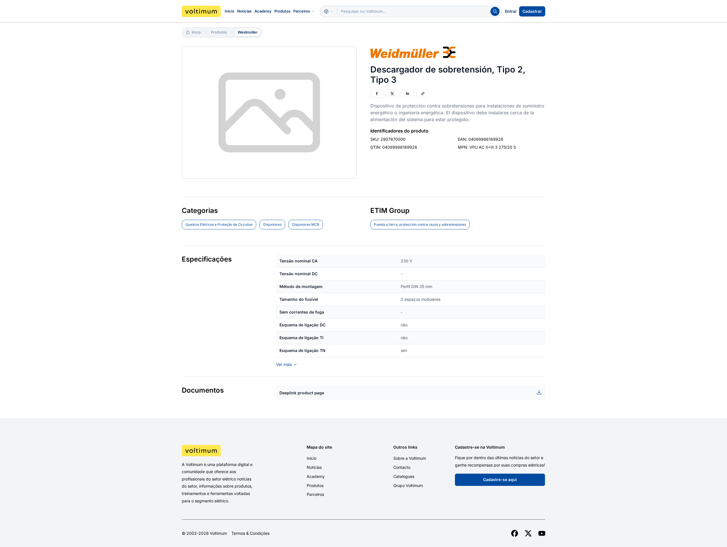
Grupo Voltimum (408, 485)
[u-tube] (541, 533)
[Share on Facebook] (376, 93)
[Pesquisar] (495, 11)
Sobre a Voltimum (409, 458)
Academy (262, 11)
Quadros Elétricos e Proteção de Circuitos (218, 224)
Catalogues (403, 476)
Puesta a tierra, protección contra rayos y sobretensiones (420, 224)
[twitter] (528, 533)
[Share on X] (392, 93)
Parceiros (301, 11)
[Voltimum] (201, 11)
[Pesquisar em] (328, 11)
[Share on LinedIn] (407, 93)
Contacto (401, 467)
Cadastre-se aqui (500, 479)
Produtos (282, 11)
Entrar (511, 11)
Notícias (244, 11)
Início (229, 11)
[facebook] (514, 533)
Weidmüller (248, 32)
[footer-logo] (225, 450)
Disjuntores (272, 224)
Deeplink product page (301, 392)
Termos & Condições (250, 533)
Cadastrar (532, 11)
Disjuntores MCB (305, 224)
